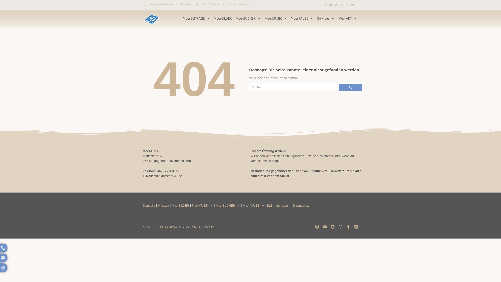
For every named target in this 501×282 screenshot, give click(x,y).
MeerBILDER (223, 18)
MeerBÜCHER (246, 18)
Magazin (163, 205)
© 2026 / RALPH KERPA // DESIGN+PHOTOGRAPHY (178, 227)
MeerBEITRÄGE (194, 18)
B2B (270, 205)
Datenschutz (301, 205)
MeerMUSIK (273, 18)
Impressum (283, 205)
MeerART (345, 18)
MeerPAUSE (299, 18)
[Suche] (350, 87)
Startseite (149, 205)
